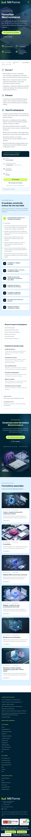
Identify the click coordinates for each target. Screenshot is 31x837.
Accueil (3, 62)
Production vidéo (5, 749)
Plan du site (4, 785)
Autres (3, 727)
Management (5, 742)
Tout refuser (22, 832)
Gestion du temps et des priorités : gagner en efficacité (14, 711)
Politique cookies (5, 789)
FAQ (3, 771)
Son (2, 751)
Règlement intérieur (6, 782)
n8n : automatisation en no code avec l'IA (11, 699)
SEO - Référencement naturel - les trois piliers (12, 706)
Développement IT (6, 729)
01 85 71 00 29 (6, 804)
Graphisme (4, 733)
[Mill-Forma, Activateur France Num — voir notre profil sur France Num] (24, 822)
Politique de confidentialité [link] (21, 835)
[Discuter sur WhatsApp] (28, 821)
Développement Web (7, 11)
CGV (3, 780)
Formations (9, 62)
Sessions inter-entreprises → (9, 720)
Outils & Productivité (6, 747)
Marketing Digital (5, 745)
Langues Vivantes (6, 738)
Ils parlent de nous (6, 760)
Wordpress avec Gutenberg (8, 708)
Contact (3, 769)
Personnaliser (6, 835)
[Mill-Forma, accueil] (11, 2)
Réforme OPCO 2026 (6, 765)
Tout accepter (10, 832)
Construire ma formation (12, 32)
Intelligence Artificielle (6, 736)
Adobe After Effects (6, 717)
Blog (3, 767)
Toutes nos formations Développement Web (12, 489)
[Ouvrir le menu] (28, 2)
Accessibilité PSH (6, 787)
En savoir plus (7, 405)
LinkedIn (5, 809)
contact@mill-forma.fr (8, 807)
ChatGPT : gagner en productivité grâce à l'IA (12, 702)
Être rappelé (8, 37)
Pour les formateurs (6, 762)
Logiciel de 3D (5, 740)
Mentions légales (5, 778)
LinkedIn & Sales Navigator (8, 704)
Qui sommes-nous (6, 758)
